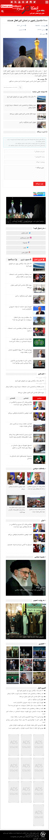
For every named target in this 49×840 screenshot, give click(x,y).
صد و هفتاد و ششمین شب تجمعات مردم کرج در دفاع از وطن (20, 106)
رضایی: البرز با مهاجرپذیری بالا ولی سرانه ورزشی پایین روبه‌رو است (21, 361)
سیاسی (39, 398)
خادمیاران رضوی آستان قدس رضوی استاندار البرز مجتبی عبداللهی (27, 81)
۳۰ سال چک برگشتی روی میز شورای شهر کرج (21, 97)
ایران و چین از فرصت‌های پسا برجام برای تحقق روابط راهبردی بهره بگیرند (20, 435)
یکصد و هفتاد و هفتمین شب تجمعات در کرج (20, 329)
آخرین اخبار (38, 259)
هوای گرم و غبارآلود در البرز (28, 122)
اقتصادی (12, 398)
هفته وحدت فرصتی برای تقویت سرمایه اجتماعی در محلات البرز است (20, 340)
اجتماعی (26, 398)
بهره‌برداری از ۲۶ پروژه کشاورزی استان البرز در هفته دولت (20, 351)
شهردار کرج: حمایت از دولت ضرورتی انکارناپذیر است (20, 307)
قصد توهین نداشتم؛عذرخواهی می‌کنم (20, 413)
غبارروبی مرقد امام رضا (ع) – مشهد (33, 637)
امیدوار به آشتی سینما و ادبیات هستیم (20, 544)
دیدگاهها (11, 259)
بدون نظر (42, 34)
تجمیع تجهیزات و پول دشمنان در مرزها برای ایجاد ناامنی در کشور (21, 446)
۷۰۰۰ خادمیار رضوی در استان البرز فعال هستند (27, 20)
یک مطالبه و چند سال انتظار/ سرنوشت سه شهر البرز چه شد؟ (22, 318)
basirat (37, 25)
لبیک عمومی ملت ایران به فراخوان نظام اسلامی (30, 590)
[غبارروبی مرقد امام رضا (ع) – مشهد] (26, 621)
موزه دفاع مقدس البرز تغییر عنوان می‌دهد (23, 114)
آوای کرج (35, 839)
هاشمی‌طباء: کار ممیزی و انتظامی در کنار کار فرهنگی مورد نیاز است (20, 403)
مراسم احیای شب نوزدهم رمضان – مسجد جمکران (28, 221)
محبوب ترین (25, 259)
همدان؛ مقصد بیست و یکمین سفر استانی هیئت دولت (21, 425)
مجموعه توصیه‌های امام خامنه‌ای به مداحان (21, 457)
